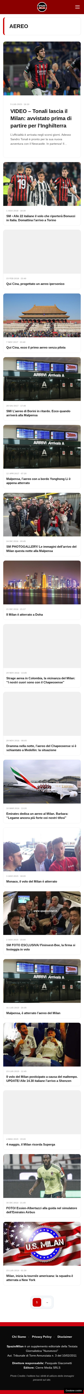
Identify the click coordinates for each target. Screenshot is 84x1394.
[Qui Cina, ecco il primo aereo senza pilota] (42, 323)
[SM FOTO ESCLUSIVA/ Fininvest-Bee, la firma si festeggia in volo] (42, 923)
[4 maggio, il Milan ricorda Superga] (42, 1120)
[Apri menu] (77, 7)
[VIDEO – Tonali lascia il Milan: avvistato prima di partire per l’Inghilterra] (42, 99)
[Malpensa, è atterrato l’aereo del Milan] (42, 988)
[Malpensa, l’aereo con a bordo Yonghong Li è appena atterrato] (42, 456)
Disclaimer (64, 1336)
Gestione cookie (74, 1390)
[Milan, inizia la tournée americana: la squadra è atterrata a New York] (42, 1253)
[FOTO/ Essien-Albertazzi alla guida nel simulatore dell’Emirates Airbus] (42, 1185)
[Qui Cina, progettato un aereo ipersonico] (42, 259)
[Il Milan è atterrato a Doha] (42, 590)
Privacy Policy (42, 1336)
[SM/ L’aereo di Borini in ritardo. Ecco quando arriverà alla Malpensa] (42, 388)
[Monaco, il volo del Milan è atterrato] (42, 857)
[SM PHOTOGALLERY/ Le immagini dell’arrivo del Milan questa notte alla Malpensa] (42, 524)
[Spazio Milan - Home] (42, 7)
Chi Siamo (19, 1336)
